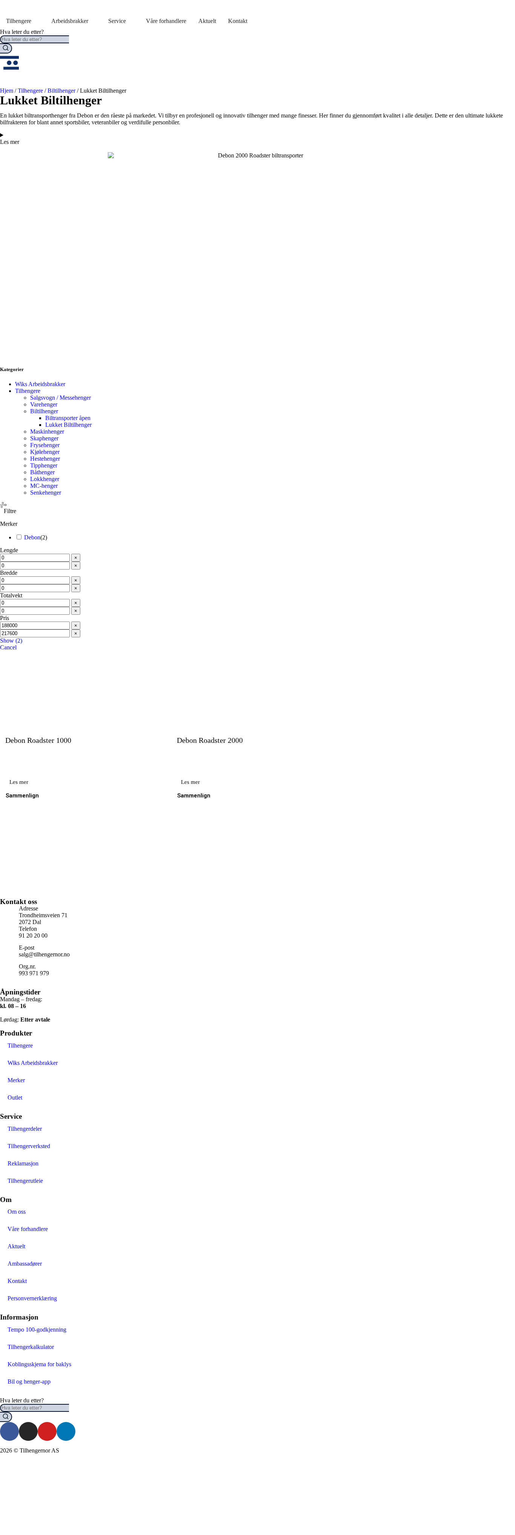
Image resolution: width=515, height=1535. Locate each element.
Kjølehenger (45, 452)
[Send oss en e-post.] (9, 1490)
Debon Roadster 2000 (210, 740)
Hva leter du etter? (22, 32)
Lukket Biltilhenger (68, 425)
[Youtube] (47, 1431)
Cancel (8, 647)
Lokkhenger (44, 479)
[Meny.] (9, 62)
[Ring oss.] (9, 1469)
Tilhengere (30, 90)
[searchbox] (34, 39)
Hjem (6, 90)
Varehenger (43, 404)
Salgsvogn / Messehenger (60, 397)
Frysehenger (45, 445)
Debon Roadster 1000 (38, 740)
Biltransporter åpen (67, 418)
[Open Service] (131, 21)
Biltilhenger (61, 90)
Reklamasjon (23, 1163)
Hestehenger (45, 458)
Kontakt (17, 1281)
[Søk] (6, 48)
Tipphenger (43, 465)
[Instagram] (28, 1431)
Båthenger (42, 472)
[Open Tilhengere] (36, 21)
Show (11, 640)
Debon (32, 537)
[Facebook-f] (9, 1431)
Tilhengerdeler (25, 1129)
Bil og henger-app (29, 1381)
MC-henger (44, 486)
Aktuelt (16, 1246)
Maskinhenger (47, 431)
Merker (16, 1080)
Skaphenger (44, 438)
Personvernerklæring (32, 1298)
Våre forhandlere (28, 1229)
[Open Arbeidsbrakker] (93, 21)
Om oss (17, 1211)
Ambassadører (25, 1263)
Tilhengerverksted (29, 1146)
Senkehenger (45, 492)
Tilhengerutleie (25, 1181)
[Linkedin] (66, 1431)
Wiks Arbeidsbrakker (40, 384)
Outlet (15, 1097)
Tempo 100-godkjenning (37, 1329)
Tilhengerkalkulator (31, 1347)
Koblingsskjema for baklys (39, 1364)
